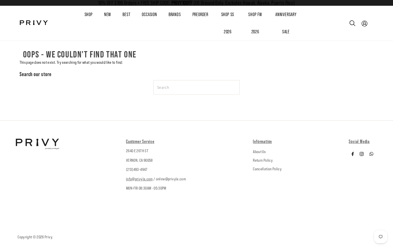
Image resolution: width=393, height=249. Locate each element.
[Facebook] (352, 154)
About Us (259, 151)
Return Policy (263, 160)
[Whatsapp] (371, 154)
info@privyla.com (139, 179)
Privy (48, 237)
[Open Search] (352, 23)
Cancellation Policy (267, 169)
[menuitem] (113, 14)
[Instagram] (361, 154)
